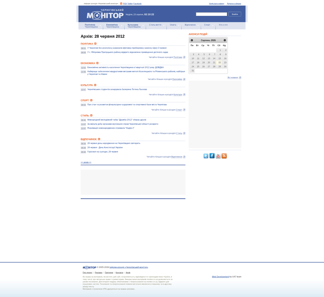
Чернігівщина (91, 26)
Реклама (98, 272)
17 (193, 62)
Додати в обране (234, 4)
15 (220, 58)
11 (198, 58)
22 (220, 62)
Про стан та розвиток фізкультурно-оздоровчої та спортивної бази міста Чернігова (127, 104)
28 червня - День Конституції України (105, 147)
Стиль (179, 133)
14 (214, 58)
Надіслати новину (216, 4)
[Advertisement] (133, 182)
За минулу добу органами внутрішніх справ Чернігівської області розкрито (122, 124)
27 (209, 66)
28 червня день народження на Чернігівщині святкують (113, 143)
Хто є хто (223, 25)
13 (209, 58)
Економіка (177, 79)
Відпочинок (190, 25)
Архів (128, 272)
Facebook (137, 4)
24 (193, 66)
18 (198, 62)
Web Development (220, 277)
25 (198, 66)
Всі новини (233, 77)
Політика (177, 57)
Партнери (109, 272)
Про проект (87, 272)
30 (225, 66)
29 (220, 66)
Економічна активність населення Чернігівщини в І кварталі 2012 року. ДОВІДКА (125, 67)
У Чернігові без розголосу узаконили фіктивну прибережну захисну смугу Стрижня (127, 48)
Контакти (119, 272)
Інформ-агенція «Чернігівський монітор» (103, 10)
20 (209, 62)
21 (214, 62)
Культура (177, 94)
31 (193, 70)
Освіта (173, 25)
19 (203, 62)
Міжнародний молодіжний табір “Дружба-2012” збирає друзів (116, 120)
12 (203, 58)
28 (214, 66)
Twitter (130, 4)
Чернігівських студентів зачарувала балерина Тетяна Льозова (117, 89)
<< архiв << (86, 162)
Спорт (207, 25)
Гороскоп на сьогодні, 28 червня (102, 152)
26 (203, 66)
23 (225, 62)
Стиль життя (155, 25)
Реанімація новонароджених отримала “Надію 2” (110, 128)
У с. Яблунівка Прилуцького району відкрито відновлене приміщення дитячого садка (127, 52)
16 (225, 58)
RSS (125, 4)
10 (193, 58)
